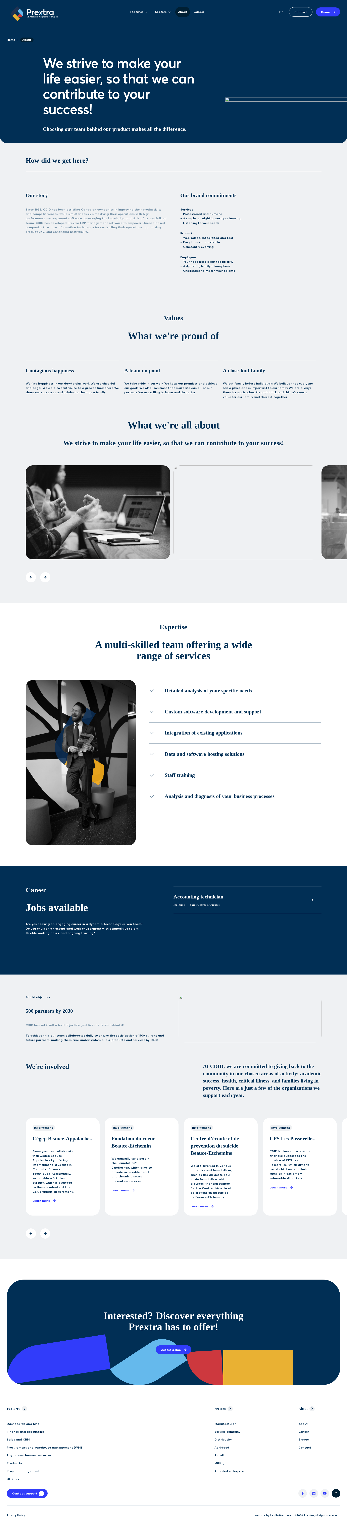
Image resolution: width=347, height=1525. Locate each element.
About (182, 12)
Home (11, 40)
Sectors (220, 1409)
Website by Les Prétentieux (273, 1515)
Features (13, 1409)
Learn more (41, 1201)
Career (199, 12)
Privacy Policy (16, 1515)
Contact (300, 12)
